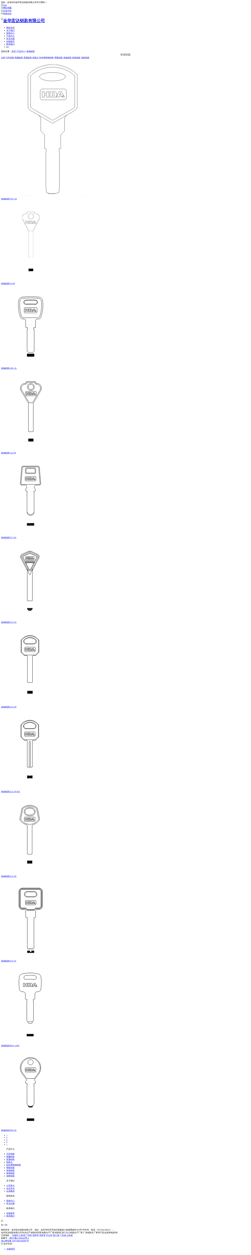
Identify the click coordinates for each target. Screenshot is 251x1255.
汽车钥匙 (10, 58)
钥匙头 (35, 58)
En (7, 47)
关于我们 (10, 30)
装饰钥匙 (76, 58)
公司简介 (10, 1185)
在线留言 (10, 41)
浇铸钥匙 (85, 58)
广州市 (29, 1235)
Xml (5, 5)
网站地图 (7, 8)
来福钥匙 (30, 51)
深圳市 (35, 1235)
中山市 (49, 1235)
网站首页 (10, 28)
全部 (3, 58)
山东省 (69, 1235)
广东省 (63, 1235)
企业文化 (10, 1188)
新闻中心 (10, 33)
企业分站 (7, 11)
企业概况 (10, 1191)
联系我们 (10, 44)
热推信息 (7, 13)
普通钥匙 (28, 58)
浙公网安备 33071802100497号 (15, 1241)
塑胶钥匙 (58, 58)
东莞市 (42, 1235)
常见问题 (10, 39)
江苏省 (22, 1235)
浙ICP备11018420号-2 (19, 1238)
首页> (14, 51)
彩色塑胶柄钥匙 (46, 58)
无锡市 (15, 1235)
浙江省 (56, 1235)
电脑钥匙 (19, 58)
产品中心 (10, 36)
